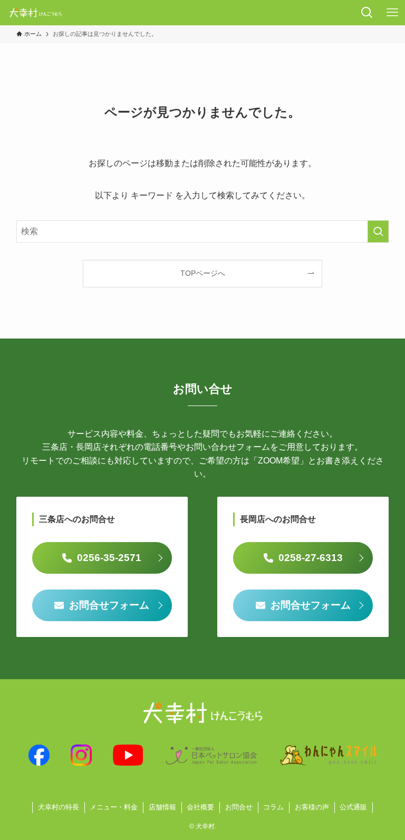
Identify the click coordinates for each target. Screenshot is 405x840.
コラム (273, 807)
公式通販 (353, 807)
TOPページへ (202, 273)
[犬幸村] (35, 12)
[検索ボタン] (367, 12)
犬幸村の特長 (58, 807)
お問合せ (239, 807)
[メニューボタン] (392, 12)
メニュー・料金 (114, 807)
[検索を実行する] (378, 231)
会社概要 (200, 807)
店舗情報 (162, 807)
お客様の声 (312, 807)
